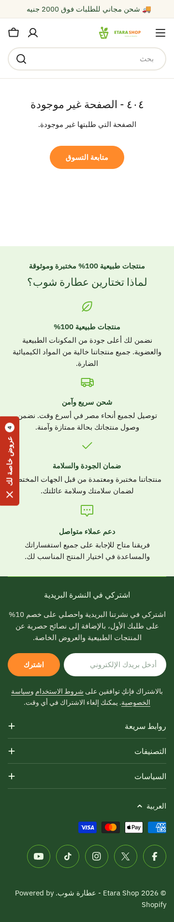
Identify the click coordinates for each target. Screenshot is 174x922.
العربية (156, 805)
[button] (9, 461)
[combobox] (87, 58)
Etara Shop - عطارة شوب (98, 892)
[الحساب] (33, 33)
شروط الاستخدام (59, 691)
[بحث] (21, 59)
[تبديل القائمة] (160, 33)
